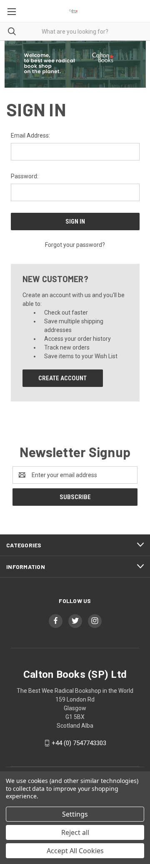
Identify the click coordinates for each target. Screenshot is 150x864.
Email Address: (30, 135)
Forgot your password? (75, 244)
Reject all (75, 832)
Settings (75, 814)
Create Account (62, 378)
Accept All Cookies (75, 850)
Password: (24, 176)
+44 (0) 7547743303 (79, 743)
